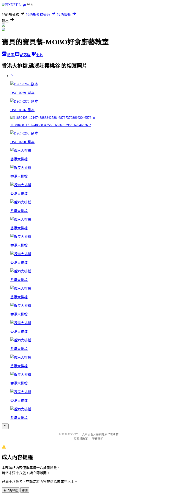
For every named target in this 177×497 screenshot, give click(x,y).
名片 (39, 55)
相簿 (11, 55)
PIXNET (73, 434)
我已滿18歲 (10, 490)
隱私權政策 (81, 438)
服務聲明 (97, 438)
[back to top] (5, 426)
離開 (25, 490)
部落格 (25, 55)
